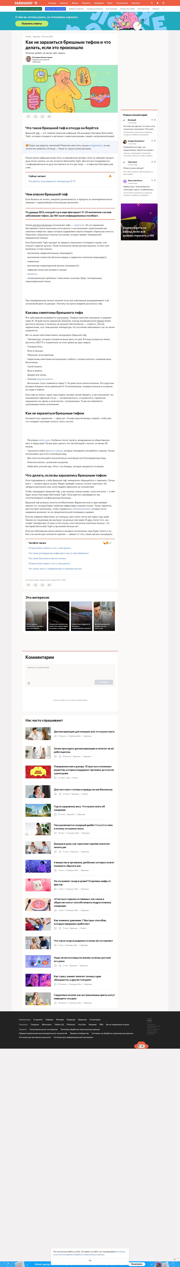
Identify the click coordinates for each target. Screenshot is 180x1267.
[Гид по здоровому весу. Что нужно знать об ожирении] (70, 810)
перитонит (79, 225)
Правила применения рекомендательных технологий (43, 1033)
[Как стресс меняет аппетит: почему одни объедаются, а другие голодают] (70, 980)
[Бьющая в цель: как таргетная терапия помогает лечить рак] (70, 847)
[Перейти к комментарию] (139, 127)
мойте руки (44, 440)
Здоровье (87, 736)
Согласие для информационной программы (73, 1037)
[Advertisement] (70, 290)
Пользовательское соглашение (44, 1029)
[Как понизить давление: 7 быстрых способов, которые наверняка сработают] (70, 924)
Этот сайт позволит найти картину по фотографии (138, 173)
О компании (95, 1019)
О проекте (38, 1019)
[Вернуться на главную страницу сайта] (24, 3)
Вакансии (82, 1019)
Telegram (35, 1024)
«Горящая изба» (74, 736)
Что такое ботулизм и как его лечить (47, 558)
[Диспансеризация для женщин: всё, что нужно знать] (70, 733)
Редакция (71, 1019)
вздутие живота (45, 379)
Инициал (93, 1024)
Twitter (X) (59, 1024)
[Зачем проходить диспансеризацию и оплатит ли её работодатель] (70, 752)
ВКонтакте (46, 1024)
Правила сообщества (79, 1033)
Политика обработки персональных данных (80, 1029)
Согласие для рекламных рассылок (35, 1037)
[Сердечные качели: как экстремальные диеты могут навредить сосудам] (70, 998)
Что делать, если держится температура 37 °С (52, 181)
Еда (68, 778)
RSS (101, 1024)
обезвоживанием (81, 509)
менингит (32, 274)
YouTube (82, 1024)
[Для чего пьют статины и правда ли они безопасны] (70, 791)
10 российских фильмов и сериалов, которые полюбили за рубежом (137, 133)
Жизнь (75, 778)
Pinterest (71, 1024)
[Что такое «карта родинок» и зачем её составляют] (70, 942)
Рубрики (49, 1019)
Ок (90, 1260)
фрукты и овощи (54, 450)
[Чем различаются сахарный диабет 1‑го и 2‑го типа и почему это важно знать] (70, 829)
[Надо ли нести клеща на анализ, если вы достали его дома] (70, 961)
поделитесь (96, 145)
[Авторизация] (163, 3)
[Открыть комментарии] (59, 756)
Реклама (60, 1019)
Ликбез (85, 794)
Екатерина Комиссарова (42, 57)
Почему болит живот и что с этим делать (49, 563)
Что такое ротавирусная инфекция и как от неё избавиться (59, 553)
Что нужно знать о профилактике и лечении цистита (55, 568)
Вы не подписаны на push (117, 1024)
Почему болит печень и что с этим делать (50, 548)
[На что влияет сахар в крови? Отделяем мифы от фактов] (70, 885)
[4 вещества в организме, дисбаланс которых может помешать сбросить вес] (70, 866)
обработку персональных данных (89, 1254)
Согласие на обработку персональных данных (112, 1033)
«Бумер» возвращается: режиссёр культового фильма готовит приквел (137, 154)
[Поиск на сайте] (152, 3)
